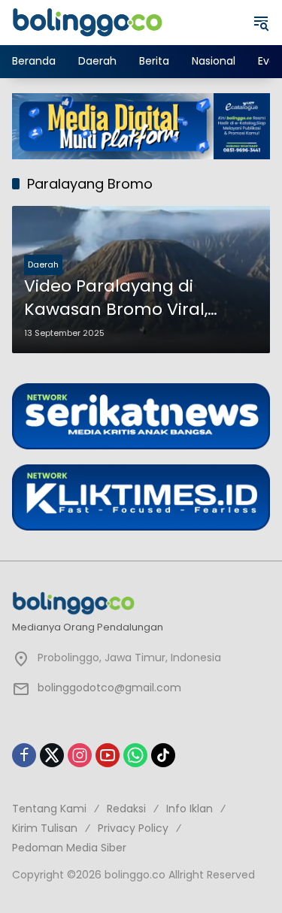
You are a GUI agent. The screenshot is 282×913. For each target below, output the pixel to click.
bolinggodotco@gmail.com (109, 687)
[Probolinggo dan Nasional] (87, 21)
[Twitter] (52, 755)
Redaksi (126, 808)
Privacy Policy (133, 828)
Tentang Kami (49, 808)
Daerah (43, 264)
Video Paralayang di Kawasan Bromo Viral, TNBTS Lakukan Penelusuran (116, 298)
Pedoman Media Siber (69, 847)
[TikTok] (163, 755)
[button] (261, 23)
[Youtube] (108, 755)
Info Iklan (189, 808)
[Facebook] (24, 755)
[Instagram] (80, 755)
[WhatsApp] (135, 755)
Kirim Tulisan (44, 828)
